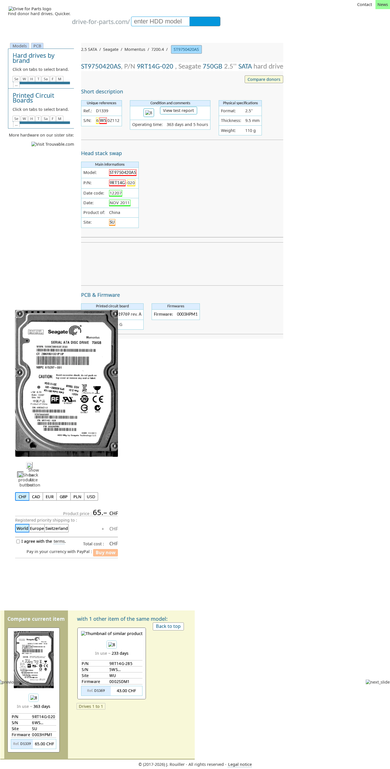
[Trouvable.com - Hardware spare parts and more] (52, 144)
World (22, 528)
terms (59, 541)
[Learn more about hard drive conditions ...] (148, 112)
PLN (77, 496)
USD (91, 496)
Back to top (168, 626)
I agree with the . (43, 541)
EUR (50, 496)
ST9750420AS (186, 49)
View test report (178, 110)
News (382, 4)
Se (16, 78)
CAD (36, 496)
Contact (364, 4)
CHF (22, 496)
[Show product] (20, 474)
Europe (37, 528)
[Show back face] (29, 465)
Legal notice (240, 764)
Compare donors (264, 79)
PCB (37, 46)
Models (20, 46)
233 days (109, 671)
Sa (46, 78)
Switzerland (56, 528)
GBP (64, 496)
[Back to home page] (40, 8)
